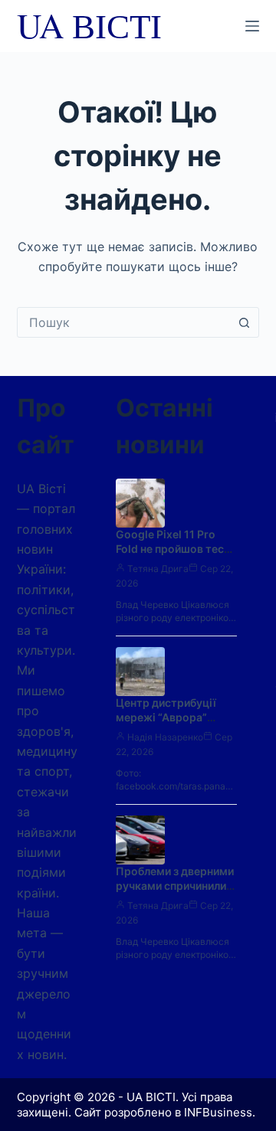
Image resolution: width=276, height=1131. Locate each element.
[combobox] (124, 322)
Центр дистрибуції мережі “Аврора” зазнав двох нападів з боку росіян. (173, 724)
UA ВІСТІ (89, 25)
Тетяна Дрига (158, 568)
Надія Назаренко (165, 737)
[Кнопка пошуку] (243, 322)
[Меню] (252, 26)
